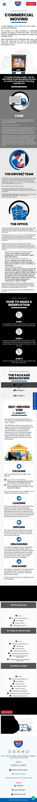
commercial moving (18, 182)
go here (31, 491)
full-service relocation (18, 234)
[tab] (19, 385)
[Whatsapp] (27, 752)
